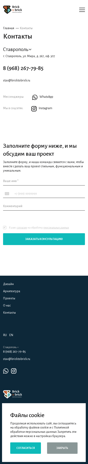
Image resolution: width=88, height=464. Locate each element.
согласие (22, 227)
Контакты (26, 28)
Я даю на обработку (39, 227)
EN (11, 335)
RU (5, 335)
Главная (8, 28)
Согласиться (25, 448)
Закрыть (62, 448)
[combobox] (8, 194)
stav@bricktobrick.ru (16, 80)
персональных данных (56, 227)
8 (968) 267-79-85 (23, 68)
